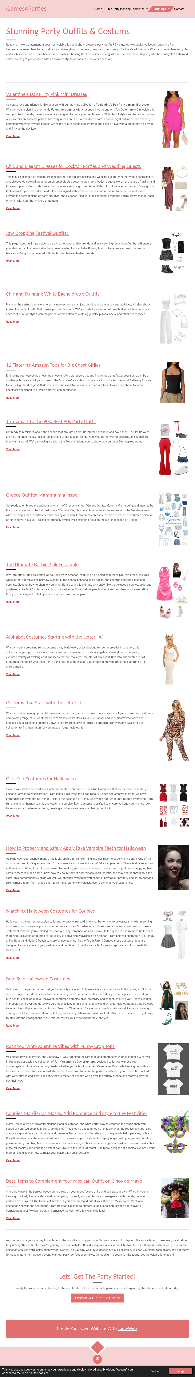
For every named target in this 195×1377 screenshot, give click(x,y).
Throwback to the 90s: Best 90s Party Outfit (51, 421)
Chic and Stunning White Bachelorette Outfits (53, 294)
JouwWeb (127, 1328)
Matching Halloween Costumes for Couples (50, 911)
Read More (13, 136)
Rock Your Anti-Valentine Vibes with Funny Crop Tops (60, 1046)
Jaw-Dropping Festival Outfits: (37, 233)
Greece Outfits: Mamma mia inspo (42, 495)
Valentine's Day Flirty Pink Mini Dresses (46, 94)
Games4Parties (26, 9)
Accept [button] (181, 1371)
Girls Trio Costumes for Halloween (41, 779)
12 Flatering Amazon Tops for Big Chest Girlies (53, 365)
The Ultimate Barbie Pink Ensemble (42, 564)
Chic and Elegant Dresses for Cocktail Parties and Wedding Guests (73, 166)
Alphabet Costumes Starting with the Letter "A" (55, 637)
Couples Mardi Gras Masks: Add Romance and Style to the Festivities (76, 1113)
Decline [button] (155, 1371)
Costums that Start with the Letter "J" (44, 703)
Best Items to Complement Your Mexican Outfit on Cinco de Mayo (74, 1181)
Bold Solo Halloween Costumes (38, 979)
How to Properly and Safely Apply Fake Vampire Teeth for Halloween (76, 848)
